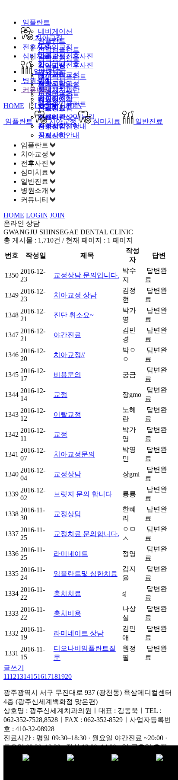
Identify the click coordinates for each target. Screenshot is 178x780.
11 (6, 676)
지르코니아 (55, 83)
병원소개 (35, 80)
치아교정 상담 (75, 295)
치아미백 (52, 65)
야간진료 (67, 335)
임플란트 (35, 22)
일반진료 (46, 71)
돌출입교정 (55, 47)
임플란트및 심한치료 (86, 573)
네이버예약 (55, 98)
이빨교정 (67, 414)
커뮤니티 (35, 89)
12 (13, 676)
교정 (60, 394)
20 (68, 676)
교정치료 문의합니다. (86, 533)
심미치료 (35, 56)
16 (40, 676)
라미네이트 (71, 553)
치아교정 (48, 38)
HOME (13, 105)
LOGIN (46, 105)
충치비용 (67, 613)
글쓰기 (13, 667)
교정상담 (67, 474)
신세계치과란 (58, 89)
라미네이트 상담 (79, 633)
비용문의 (67, 374)
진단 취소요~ (74, 315)
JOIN (74, 105)
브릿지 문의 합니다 (83, 494)
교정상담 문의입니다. (86, 275)
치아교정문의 (74, 454)
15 (33, 676)
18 (54, 676)
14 (26, 676)
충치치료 (67, 593)
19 (61, 676)
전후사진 (35, 47)
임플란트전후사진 (65, 56)
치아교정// (69, 354)
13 (19, 676)
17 (47, 676)
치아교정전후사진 (65, 65)
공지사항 (52, 135)
